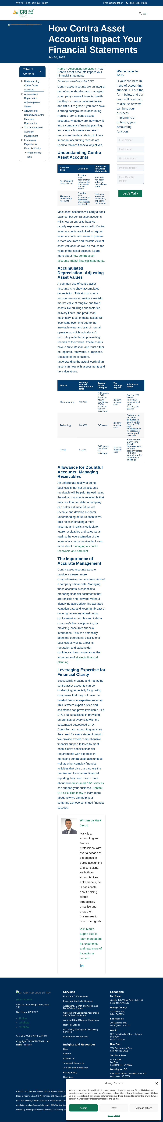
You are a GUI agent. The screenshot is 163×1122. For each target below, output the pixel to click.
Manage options (144, 1108)
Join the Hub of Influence (75, 1067)
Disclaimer (68, 1077)
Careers (67, 1053)
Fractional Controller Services (78, 1001)
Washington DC (118, 1069)
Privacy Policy (114, 1116)
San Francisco (118, 1055)
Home (61, 68)
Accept (83, 1108)
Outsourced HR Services (75, 1036)
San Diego (115, 996)
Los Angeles (117, 1018)
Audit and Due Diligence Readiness (81, 1020)
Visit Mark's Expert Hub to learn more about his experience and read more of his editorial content (91, 943)
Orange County (118, 1007)
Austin (113, 1030)
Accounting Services (81, 68)
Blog (65, 1049)
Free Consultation (113, 3)
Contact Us (68, 1058)
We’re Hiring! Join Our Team (32, 3)
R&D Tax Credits (71, 1024)
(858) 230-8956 (24, 999)
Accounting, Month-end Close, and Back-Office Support (80, 1006)
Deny (114, 1108)
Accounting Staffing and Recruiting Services (80, 1030)
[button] (156, 1083)
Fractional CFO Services (75, 996)
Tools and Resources (73, 1063)
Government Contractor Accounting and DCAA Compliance (81, 1014)
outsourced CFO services (87, 783)
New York (115, 1044)
